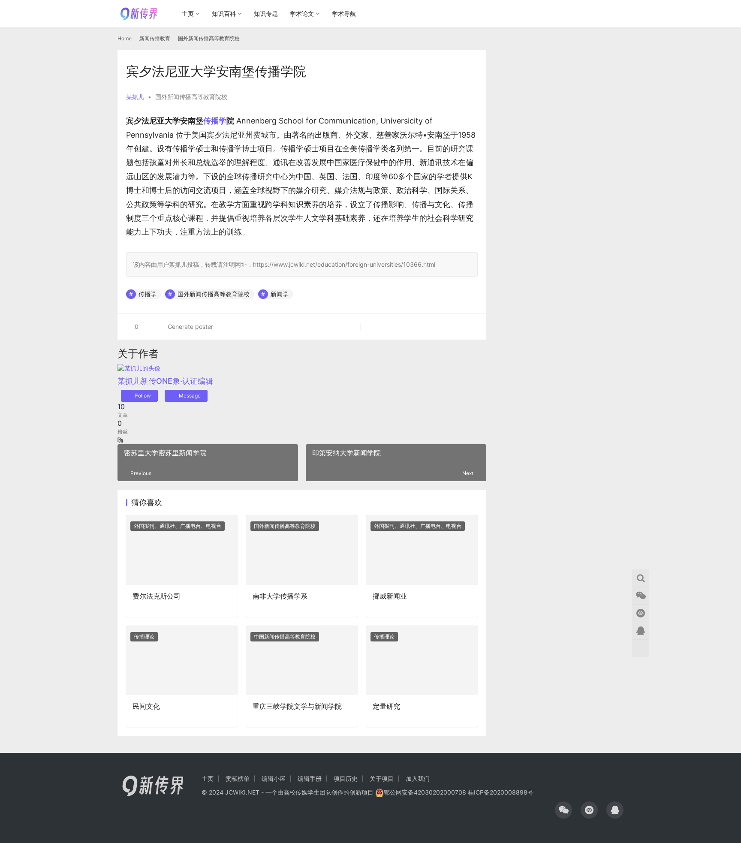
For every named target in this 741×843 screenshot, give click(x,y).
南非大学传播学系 (280, 596)
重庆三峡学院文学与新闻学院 (297, 706)
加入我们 (418, 778)
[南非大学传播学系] (302, 549)
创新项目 (361, 792)
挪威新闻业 (390, 596)
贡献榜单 (238, 778)
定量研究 (386, 706)
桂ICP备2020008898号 (500, 792)
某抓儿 (135, 96)
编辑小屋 (274, 778)
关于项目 (382, 778)
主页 (188, 13)
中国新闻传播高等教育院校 (285, 636)
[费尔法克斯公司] (182, 549)
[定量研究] (422, 660)
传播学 (214, 120)
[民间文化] (182, 660)
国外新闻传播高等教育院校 (191, 96)
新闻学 (280, 294)
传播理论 (144, 636)
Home (124, 38)
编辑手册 (310, 778)
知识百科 (224, 13)
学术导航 (344, 13)
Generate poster (189, 326)
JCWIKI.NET (242, 792)
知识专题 (266, 13)
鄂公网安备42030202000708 (425, 792)
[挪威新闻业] (422, 549)
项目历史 (346, 778)
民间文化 (146, 706)
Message (190, 395)
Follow (143, 395)
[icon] (563, 810)
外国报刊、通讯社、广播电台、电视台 (177, 526)
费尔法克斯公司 (157, 596)
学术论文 (302, 13)
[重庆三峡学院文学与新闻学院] (302, 660)
